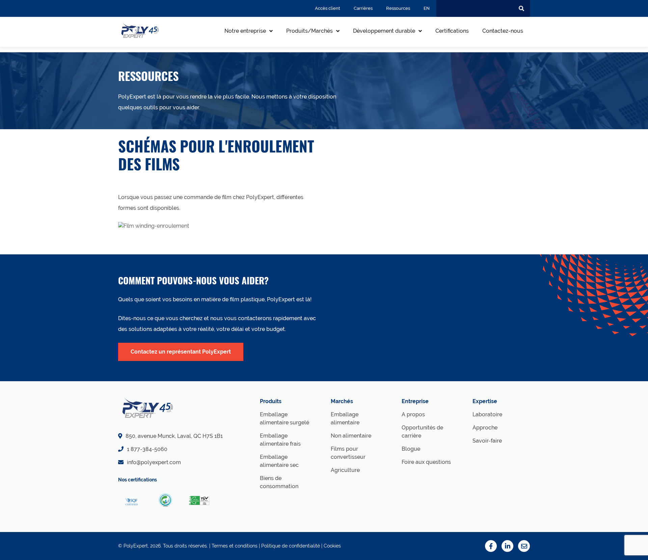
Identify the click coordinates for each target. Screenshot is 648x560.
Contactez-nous (502, 31)
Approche (485, 427)
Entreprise (415, 401)
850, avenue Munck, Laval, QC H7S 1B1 (174, 436)
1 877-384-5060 (147, 449)
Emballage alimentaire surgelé (284, 418)
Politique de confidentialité (290, 546)
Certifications (452, 31)
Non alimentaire (351, 435)
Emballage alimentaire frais (280, 439)
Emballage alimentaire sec (279, 461)
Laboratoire (487, 414)
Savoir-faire (487, 441)
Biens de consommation (279, 482)
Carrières (363, 8)
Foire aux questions (426, 462)
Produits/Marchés (309, 31)
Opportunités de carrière (422, 431)
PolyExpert (136, 546)
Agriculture (345, 470)
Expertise (485, 401)
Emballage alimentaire (345, 418)
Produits (270, 401)
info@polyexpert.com (154, 462)
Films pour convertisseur (348, 453)
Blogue (411, 449)
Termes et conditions (235, 546)
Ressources (398, 8)
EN (427, 8)
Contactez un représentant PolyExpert (181, 351)
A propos (413, 414)
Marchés (342, 401)
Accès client (327, 8)
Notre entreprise (245, 31)
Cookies (332, 546)
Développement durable (384, 31)
